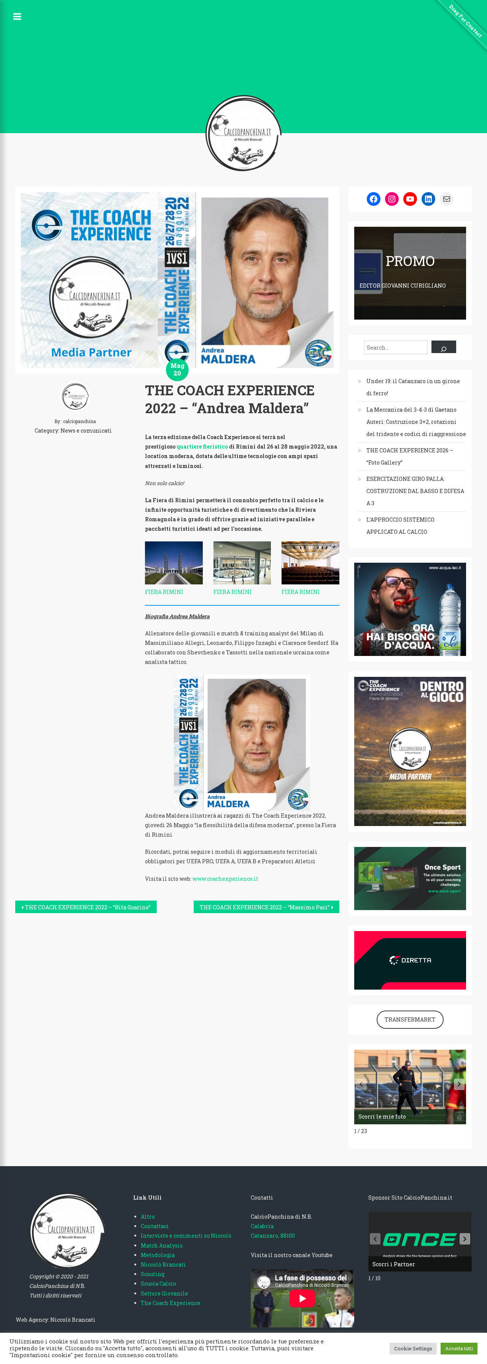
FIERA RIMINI (164, 591)
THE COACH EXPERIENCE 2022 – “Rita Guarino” (88, 907)
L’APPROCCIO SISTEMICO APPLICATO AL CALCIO (400, 525)
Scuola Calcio (158, 1283)
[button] (459, 1084)
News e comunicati (86, 430)
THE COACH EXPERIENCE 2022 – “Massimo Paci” (264, 907)
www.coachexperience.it (225, 878)
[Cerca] (443, 347)
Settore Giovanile (164, 1293)
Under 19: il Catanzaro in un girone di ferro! (413, 387)
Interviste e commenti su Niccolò (186, 1235)
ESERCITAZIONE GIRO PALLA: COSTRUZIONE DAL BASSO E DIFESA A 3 (415, 491)
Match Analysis (162, 1245)
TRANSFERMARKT (410, 1019)
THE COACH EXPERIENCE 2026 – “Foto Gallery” (409, 456)
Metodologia (158, 1255)
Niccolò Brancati (163, 1264)
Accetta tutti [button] (459, 1348)
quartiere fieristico (202, 446)
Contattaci (155, 1226)
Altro (148, 1216)
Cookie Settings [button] (413, 1348)
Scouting (152, 1274)
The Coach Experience (171, 1303)
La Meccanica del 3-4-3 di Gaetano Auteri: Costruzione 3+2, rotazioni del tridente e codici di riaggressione (416, 422)
